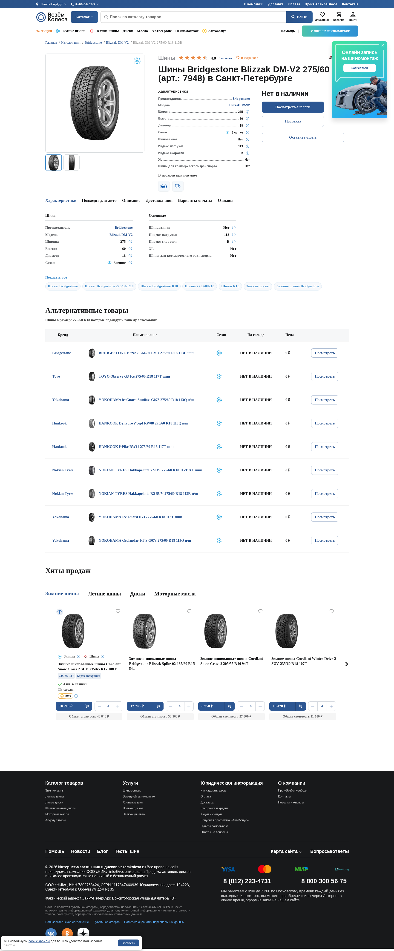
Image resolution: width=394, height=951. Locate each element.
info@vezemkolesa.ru (127, 872)
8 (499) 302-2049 (85, 4)
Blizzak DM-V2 (239, 105)
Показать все (56, 277)
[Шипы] (247, 139)
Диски (128, 31)
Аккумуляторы (55, 820)
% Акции (44, 31)
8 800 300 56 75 (324, 881)
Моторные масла (175, 594)
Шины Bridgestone (63, 286)
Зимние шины (74, 31)
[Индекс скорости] (247, 153)
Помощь (288, 31)
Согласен (128, 943)
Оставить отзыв (303, 137)
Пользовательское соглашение (67, 921)
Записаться (359, 68)
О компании (253, 4)
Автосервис (162, 31)
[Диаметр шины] (247, 125)
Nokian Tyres (62, 470)
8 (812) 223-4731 (247, 881)
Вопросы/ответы (329, 851)
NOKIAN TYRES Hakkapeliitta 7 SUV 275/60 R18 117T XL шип (150, 470)
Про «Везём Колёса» (292, 790)
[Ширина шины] (247, 111)
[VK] (51, 934)
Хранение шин (133, 802)
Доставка (276, 4)
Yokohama (60, 400)
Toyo (56, 376)
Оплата (294, 4)
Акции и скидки (211, 814)
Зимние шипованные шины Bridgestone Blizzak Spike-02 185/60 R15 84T (162, 664)
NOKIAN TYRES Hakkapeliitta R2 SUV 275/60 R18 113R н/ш (148, 493)
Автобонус (217, 31)
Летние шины (107, 31)
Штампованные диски (60, 808)
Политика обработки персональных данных (154, 921)
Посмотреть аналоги (292, 107)
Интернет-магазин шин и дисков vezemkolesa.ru (102, 867)
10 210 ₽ (66, 706)
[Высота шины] (247, 118)
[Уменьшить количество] (99, 706)
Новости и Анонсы (291, 802)
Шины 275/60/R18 (199, 286)
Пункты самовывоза (321, 4)
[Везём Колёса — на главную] (52, 17)
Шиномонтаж (187, 31)
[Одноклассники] (67, 934)
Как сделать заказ (213, 790)
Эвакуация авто (134, 814)
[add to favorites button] (238, 58)
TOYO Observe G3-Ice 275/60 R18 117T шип (134, 376)
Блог (102, 851)
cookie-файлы (39, 941)
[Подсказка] (79, 657)
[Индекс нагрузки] (247, 146)
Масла (142, 31)
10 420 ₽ (279, 706)
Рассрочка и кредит (214, 808)
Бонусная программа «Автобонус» (225, 820)
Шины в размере (67, 320)
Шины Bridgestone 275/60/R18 (109, 286)
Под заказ (293, 121)
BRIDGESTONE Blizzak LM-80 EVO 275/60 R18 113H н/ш (146, 353)
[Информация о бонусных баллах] (77, 696)
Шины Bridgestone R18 (159, 286)
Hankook (59, 423)
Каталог (82, 17)
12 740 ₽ (137, 706)
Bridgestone (241, 98)
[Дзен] (83, 934)
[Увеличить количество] (117, 706)
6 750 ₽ (207, 706)
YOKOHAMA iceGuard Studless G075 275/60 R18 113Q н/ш (146, 400)
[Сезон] (247, 132)
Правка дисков (133, 808)
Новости (80, 851)
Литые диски (54, 802)
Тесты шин (127, 851)
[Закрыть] (383, 45)
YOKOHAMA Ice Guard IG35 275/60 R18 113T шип (140, 517)
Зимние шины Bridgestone (297, 286)
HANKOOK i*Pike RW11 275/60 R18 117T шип (137, 447)
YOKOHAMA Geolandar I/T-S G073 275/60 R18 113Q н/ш (145, 540)
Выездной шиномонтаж (139, 796)
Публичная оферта (106, 921)
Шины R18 (230, 286)
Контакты (350, 4)
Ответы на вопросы (214, 832)
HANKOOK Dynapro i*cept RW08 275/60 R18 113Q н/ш (143, 423)
